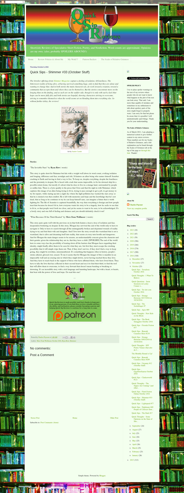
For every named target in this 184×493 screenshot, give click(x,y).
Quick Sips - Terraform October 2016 (141, 270)
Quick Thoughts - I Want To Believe (142, 276)
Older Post (114, 418)
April (134, 444)
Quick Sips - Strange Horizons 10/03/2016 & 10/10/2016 (142, 339)
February (136, 451)
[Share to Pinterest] (74, 337)
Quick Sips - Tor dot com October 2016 (141, 290)
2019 (132, 244)
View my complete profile (137, 208)
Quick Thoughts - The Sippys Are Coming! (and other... (142, 385)
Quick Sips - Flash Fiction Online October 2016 (142, 392)
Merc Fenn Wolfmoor (44, 341)
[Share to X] (69, 337)
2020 (132, 241)
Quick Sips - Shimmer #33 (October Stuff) (142, 398)
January (135, 455)
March (135, 448)
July (134, 433)
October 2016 (56, 341)
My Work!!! (73, 59)
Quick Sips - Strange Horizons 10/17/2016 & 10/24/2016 (142, 297)
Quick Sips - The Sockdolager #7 (139, 305)
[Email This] (64, 337)
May (134, 440)
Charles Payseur (136, 204)
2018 (132, 248)
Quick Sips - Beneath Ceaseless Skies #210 (141, 332)
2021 (132, 237)
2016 (132, 255)
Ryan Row (65, 341)
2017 (132, 252)
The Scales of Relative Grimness (115, 59)
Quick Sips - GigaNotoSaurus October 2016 (142, 371)
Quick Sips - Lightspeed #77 (143, 403)
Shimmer (73, 341)
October (135, 266)
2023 (132, 230)
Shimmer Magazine (62, 80)
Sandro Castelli (77, 151)
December (136, 259)
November (136, 262)
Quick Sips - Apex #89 (140, 309)
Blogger (102, 475)
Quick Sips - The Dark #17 (142, 413)
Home (30, 59)
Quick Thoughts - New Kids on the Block (142, 314)
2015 (132, 460)
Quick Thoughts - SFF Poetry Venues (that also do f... (142, 347)
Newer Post (35, 418)
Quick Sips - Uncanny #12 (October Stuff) (142, 364)
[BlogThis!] (66, 337)
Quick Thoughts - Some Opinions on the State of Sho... (142, 418)
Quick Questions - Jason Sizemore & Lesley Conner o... (141, 283)
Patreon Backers (89, 59)
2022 (132, 233)
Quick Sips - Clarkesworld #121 (142, 378)
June (134, 437)
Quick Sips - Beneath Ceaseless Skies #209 (141, 358)
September (136, 426)
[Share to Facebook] (71, 337)
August (135, 429)
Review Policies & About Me (50, 59)
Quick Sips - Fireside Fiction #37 (143, 326)
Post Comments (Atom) (50, 422)
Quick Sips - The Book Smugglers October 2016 (142, 320)
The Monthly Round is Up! (142, 353)
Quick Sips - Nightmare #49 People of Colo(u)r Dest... (143, 408)
